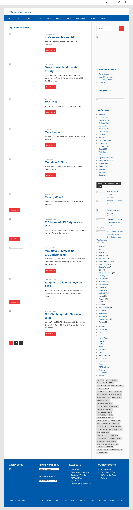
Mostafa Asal (116, 421)
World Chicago (104, 74)
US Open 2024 (104, 146)
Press (39, 18)
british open (101, 386)
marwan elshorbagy (104, 403)
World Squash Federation (80, 472)
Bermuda (102, 175)
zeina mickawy (102, 453)
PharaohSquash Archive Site (81, 484)
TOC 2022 (51, 102)
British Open (103, 264)
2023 (100, 247)
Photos (58, 18)
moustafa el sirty (103, 424)
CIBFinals (102, 279)
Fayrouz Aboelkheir (104, 391)
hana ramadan (102, 394)
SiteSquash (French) (78, 475)
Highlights (102, 284)
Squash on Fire (104, 120)
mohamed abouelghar (105, 409)
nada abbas (116, 424)
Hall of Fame (80, 18)
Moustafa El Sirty (56, 162)
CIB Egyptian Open (106, 155)
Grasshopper (103, 117)
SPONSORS (103, 373)
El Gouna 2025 (104, 123)
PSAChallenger (104, 308)
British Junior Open (106, 261)
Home (9, 18)
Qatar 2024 (103, 149)
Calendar (28, 18)
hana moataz (117, 391)
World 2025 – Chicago (115, 201)
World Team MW (105, 140)
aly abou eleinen (111, 380)
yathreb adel (109, 447)
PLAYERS (102, 361)
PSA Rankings (104, 367)
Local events (103, 290)
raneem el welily (103, 435)
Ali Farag (100, 380)
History (93, 18)
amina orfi (101, 383)
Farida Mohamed (103, 389)
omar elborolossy (115, 429)
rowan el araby (115, 438)
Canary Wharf (54, 197)
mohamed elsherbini (104, 412)
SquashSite (75, 469)
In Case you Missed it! (59, 37)
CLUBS (101, 335)
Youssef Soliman (117, 450)
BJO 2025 (102, 137)
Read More (49, 50)
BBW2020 (102, 255)
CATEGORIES (109, 183)
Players (48, 18)
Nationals (102, 114)
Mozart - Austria (104, 163)
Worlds (101, 322)
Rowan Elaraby (102, 438)
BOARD (101, 326)
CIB (100, 270)
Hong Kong (103, 143)
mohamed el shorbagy (105, 418)
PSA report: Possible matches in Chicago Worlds (114, 222)
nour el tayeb (102, 429)
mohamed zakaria (103, 421)
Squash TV (75, 481)
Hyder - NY (103, 166)
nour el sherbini (115, 426)
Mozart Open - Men (106, 77)
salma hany (101, 441)
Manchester (52, 132)
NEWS (101, 353)
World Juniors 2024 (106, 161)
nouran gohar (102, 426)
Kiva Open (102, 169)
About (103, 18)
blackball (109, 383)
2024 (100, 250)
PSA (100, 305)
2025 (100, 253)
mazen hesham (102, 406)
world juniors (113, 444)
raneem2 (102, 316)
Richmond (102, 172)
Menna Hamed (113, 406)
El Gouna (102, 281)
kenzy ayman (116, 397)
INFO (118, 183)
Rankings (102, 370)
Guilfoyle (102, 83)
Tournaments (103, 319)
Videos (68, 18)
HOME (101, 344)
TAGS (99, 186)
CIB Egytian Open (105, 273)
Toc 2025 (102, 135)
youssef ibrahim (103, 450)
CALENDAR (103, 329)
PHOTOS (102, 358)
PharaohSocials (104, 355)
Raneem (102, 313)
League (101, 287)
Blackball (102, 258)
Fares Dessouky (117, 386)
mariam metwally (103, 400)
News (18, 18)
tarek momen (102, 444)
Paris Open (103, 152)
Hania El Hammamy (115, 394)
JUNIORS (102, 350)
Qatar (101, 310)
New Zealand (103, 132)
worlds (100, 447)
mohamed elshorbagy (105, 415)
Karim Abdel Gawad (104, 397)
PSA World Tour (76, 478)
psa (98, 432)
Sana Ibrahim (111, 441)
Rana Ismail (105, 432)
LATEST (100, 183)
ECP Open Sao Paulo (106, 80)
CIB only (102, 276)
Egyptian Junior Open (106, 158)
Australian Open (104, 129)
